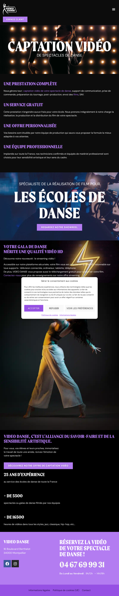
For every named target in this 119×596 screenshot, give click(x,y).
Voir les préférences (80, 308)
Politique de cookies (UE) (66, 590)
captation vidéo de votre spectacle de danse (47, 90)
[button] (113, 9)
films (76, 94)
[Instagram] (15, 563)
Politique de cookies (50, 315)
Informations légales (67, 315)
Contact (86, 590)
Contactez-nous (12, 275)
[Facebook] (7, 563)
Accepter (33, 308)
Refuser (54, 308)
